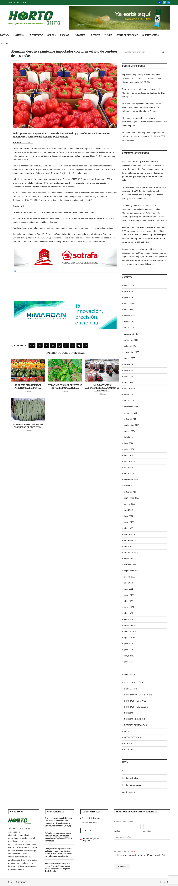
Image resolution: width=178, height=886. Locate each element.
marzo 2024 (129, 461)
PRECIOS (64, 35)
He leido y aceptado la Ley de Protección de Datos (142, 855)
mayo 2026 (129, 303)
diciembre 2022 (131, 552)
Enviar (122, 866)
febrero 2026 (130, 322)
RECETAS (95, 35)
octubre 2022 (130, 565)
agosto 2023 (129, 504)
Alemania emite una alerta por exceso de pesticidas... (28, 425)
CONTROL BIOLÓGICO (127, 35)
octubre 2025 (130, 346)
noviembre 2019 (131, 625)
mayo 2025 (129, 376)
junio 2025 (128, 370)
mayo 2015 (129, 656)
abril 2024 (128, 455)
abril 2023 (128, 528)
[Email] (168, 2)
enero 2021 (129, 619)
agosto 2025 (129, 358)
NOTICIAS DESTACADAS (135, 725)
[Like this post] (33, 345)
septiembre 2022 (131, 571)
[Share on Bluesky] (79, 345)
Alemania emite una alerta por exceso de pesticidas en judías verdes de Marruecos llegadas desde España (144, 122)
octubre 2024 (130, 419)
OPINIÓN (51, 35)
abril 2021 (128, 613)
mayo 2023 (129, 522)
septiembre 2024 (131, 425)
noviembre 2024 (131, 413)
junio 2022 (128, 589)
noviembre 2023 (131, 486)
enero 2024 (129, 473)
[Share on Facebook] (40, 345)
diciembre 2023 (131, 479)
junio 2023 (128, 516)
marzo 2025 (129, 388)
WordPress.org (128, 792)
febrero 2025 (130, 394)
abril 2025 (128, 382)
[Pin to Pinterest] (53, 345)
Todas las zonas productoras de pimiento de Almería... (65, 386)
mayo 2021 (129, 607)
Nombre (117, 831)
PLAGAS (108, 35)
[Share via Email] (85, 345)
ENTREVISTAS (36, 35)
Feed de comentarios (131, 785)
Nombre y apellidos (124, 821)
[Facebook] (159, 2)
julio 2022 (128, 583)
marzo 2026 (129, 316)
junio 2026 (128, 297)
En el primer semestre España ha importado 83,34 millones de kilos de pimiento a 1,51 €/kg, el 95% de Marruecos (144, 136)
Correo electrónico (124, 837)
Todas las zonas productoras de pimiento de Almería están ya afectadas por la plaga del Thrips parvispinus (144, 93)
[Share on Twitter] (46, 345)
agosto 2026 (129, 285)
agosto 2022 (129, 577)
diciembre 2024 (131, 407)
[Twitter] (164, 2)
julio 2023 (128, 510)
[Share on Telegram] (66, 345)
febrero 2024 (130, 467)
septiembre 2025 (131, 352)
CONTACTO (5, 43)
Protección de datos (124, 851)
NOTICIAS (19, 35)
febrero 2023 (130, 540)
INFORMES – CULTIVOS (135, 701)
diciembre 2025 (131, 334)
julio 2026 (128, 291)
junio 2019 (128, 643)
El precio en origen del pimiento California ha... (28, 386)
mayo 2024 (129, 449)
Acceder (125, 771)
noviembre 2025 (131, 340)
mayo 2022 (129, 595)
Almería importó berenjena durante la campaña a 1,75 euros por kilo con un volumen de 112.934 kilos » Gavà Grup (143, 231)
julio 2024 (128, 437)
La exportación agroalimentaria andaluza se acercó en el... (102, 388)
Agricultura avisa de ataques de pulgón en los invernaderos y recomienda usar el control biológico (144, 260)
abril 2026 (128, 310)
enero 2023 (129, 546)
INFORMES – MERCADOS (136, 707)
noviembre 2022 (131, 558)
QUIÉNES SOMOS (150, 35)
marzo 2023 (129, 534)
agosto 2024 (129, 431)
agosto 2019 (129, 637)
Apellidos (147, 831)
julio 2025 (128, 364)
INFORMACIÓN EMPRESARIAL (138, 695)
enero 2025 (129, 401)
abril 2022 (128, 601)
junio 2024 (128, 443)
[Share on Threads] (72, 345)
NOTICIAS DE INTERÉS (134, 719)
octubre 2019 (130, 631)
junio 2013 (128, 662)
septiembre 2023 (131, 498)
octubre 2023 (130, 492)
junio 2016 (128, 650)
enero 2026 (129, 328)
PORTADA (5, 35)
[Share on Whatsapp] (59, 345)
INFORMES (80, 35)
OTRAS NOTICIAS (132, 737)
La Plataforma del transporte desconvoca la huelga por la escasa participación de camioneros (142, 194)
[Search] (176, 39)
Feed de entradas (130, 778)
